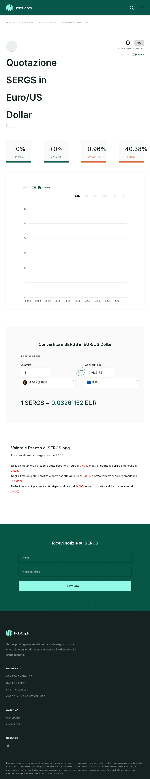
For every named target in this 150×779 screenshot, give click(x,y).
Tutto (125, 196)
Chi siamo (13, 717)
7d (86, 196)
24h (77, 196)
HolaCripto (12, 22)
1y (115, 196)
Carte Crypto (16, 683)
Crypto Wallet (17, 689)
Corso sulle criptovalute (25, 696)
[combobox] (48, 383)
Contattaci (14, 724)
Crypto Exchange (19, 676)
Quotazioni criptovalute (34, 22)
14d (96, 196)
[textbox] (48, 383)
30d (105, 196)
